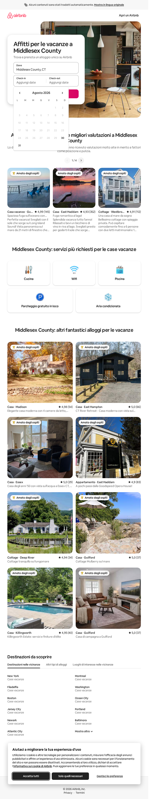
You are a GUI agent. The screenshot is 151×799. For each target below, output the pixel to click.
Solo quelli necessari (70, 776)
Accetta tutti (31, 776)
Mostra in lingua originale (109, 4)
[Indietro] (67, 160)
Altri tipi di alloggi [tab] (56, 664)
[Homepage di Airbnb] (16, 15)
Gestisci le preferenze (110, 776)
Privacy (68, 792)
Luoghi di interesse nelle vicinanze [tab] (93, 664)
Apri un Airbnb (129, 15)
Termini (80, 792)
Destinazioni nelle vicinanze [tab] (23, 664)
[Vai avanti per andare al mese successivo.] (62, 93)
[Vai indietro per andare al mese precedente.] (20, 93)
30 (62, 138)
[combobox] (46, 69)
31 (19, 145)
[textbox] (29, 82)
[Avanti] (81, 160)
